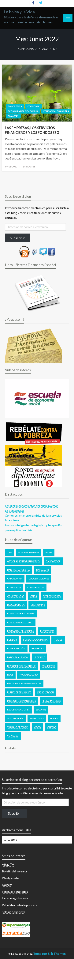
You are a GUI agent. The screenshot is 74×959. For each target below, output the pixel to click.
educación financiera (20, 631)
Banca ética (15, 106)
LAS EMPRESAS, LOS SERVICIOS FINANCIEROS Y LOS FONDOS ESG (32, 130)
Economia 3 (38, 604)
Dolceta (7, 884)
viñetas (51, 727)
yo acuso (13, 735)
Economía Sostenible (20, 622)
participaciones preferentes (24, 683)
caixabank (42, 569)
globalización (16, 648)
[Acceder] (43, 251)
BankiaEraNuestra (18, 569)
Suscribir (14, 813)
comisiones (14, 587)
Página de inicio (27, 48)
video (37, 727)
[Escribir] (34, 251)
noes (10, 674)
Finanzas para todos (15, 891)
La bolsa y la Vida (19, 11)
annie (48, 552)
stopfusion (37, 718)
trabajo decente (17, 727)
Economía (33, 106)
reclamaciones (51, 700)
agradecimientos (28, 552)
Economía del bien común (23, 111)
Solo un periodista (13, 912)
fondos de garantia (35, 639)
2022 (44, 48)
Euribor (12, 639)
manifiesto (48, 666)
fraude (58, 639)
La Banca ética (14, 510)
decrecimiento (52, 596)
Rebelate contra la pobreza (19, 905)
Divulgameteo (11, 878)
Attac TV (8, 864)
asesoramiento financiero (23, 561)
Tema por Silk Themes (49, 954)
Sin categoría (15, 718)
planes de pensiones (19, 692)
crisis (33, 596)
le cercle (39, 657)
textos (54, 718)
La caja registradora (15, 898)
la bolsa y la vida (17, 657)
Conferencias (35, 587)
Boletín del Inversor (14, 871)
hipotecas (37, 648)
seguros (41, 709)
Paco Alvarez (28, 166)
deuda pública (15, 604)
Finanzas (13, 116)
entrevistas (47, 631)
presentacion (45, 692)
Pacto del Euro (29, 674)
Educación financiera (56, 111)
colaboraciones (38, 578)
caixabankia (14, 578)
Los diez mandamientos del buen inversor (31, 506)
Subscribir (17, 238)
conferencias (15, 596)
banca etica (53, 561)
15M (9, 552)
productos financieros (21, 700)
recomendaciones (18, 709)
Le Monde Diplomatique (21, 666)
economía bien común (21, 613)
